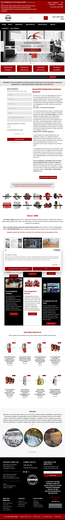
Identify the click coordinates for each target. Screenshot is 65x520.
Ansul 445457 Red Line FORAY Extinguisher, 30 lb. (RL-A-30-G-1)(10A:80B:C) (55, 360)
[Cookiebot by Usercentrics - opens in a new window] (54, 250)
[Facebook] (26, 472)
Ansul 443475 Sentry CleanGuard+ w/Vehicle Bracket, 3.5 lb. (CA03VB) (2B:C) (40, 360)
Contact (60, 4)
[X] (29, 472)
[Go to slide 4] (2, 46)
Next (60, 437)
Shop (10, 24)
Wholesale (42, 24)
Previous (4, 437)
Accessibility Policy (47, 516)
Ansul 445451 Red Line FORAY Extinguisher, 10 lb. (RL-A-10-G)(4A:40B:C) (10, 393)
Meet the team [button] (51, 323)
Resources (30, 24)
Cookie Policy (57, 516)
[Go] (46, 18)
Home (4, 24)
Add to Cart (10, 349)
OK (46, 268)
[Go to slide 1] (30, 63)
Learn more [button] (14, 276)
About (52, 24)
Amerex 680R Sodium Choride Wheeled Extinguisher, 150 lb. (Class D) (40, 393)
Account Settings (38, 506)
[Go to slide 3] (33, 63)
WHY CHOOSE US (7, 509)
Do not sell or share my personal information (19, 268)
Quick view (9, 346)
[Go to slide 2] (62, 46)
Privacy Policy (36, 516)
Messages (36, 502)
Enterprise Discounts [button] (24, 68)
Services (18, 24)
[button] (32, 50)
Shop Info (52, 4)
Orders (35, 501)
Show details (55, 264)
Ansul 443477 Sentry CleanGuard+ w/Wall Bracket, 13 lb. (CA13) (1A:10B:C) (25, 359)
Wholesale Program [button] (8, 68)
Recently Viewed (37, 505)
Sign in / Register (53, 2)
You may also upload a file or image (15, 129)
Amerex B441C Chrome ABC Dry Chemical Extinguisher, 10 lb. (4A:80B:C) (25, 393)
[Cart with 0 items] (62, 2)
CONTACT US (21, 501)
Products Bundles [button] (56, 68)
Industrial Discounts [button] (41, 68)
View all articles (32, 452)
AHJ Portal (14, 28)
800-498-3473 (49, 84)
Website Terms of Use (25, 516)
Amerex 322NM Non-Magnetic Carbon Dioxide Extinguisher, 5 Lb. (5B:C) (55, 392)
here (19, 84)
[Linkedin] (24, 472)
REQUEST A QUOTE (22, 502)
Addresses (36, 503)
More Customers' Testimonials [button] (48, 177)
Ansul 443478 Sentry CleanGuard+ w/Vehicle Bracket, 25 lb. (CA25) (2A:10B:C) (9, 360)
